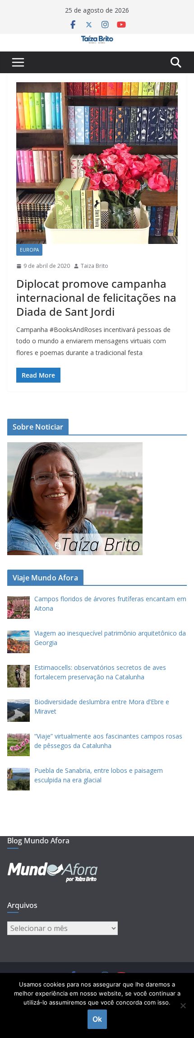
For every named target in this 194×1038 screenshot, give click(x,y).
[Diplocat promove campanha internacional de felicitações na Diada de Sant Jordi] (97, 163)
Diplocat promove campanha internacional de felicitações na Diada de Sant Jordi (96, 297)
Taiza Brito (94, 266)
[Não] (182, 1005)
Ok (97, 1019)
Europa (29, 250)
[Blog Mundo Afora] (97, 40)
